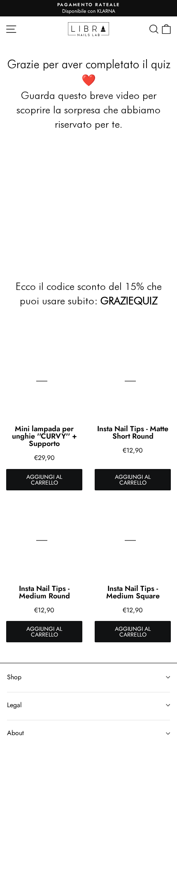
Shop (14, 677)
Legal (14, 705)
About (15, 733)
